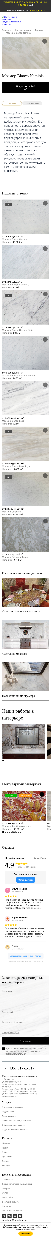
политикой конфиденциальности (23, 1052)
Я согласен (25, 1233)
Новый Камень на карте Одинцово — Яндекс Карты (26, 961)
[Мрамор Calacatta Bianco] (25, 534)
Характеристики (32, 103)
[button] (3, 760)
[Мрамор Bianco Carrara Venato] (25, 353)
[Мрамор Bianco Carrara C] (25, 262)
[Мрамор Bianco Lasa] (25, 398)
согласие (15, 1048)
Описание (12, 103)
